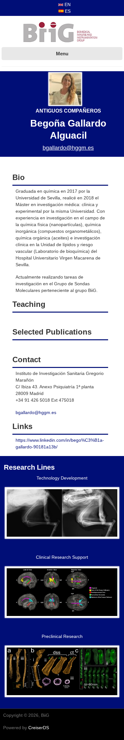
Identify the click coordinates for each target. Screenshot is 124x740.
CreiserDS (38, 727)
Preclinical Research (62, 636)
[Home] (62, 32)
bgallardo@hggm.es (68, 148)
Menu (62, 53)
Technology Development (62, 478)
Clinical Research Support (62, 557)
